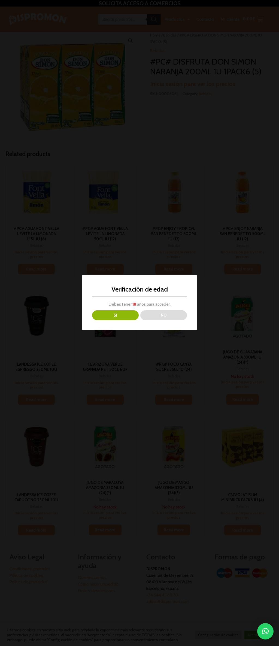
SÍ (115, 315)
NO (164, 315)
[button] (265, 631)
